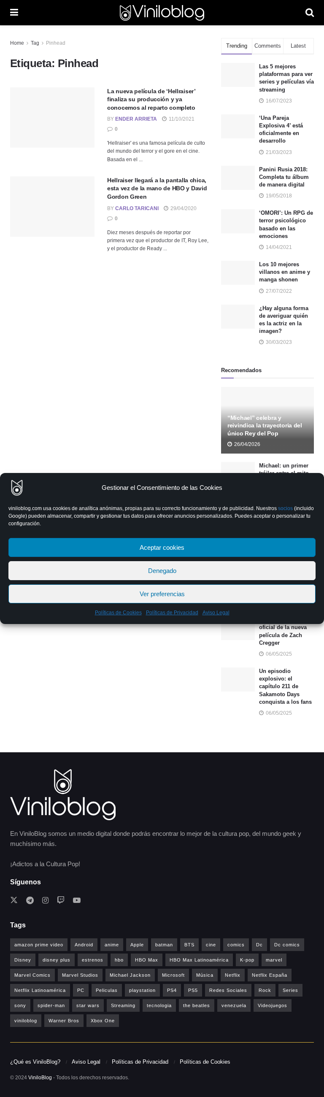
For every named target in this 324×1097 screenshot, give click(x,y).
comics (236, 944)
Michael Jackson (130, 975)
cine (211, 944)
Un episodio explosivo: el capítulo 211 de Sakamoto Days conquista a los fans (285, 686)
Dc (259, 944)
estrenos (92, 959)
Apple (137, 944)
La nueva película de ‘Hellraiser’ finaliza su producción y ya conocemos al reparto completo (151, 99)
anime (112, 944)
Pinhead (55, 43)
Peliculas (107, 990)
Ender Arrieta (136, 119)
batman (164, 944)
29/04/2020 (183, 208)
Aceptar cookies (162, 547)
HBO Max (146, 959)
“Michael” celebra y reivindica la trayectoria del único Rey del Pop (264, 425)
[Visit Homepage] (162, 13)
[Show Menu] (14, 12)
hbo (119, 959)
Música (204, 975)
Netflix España (269, 975)
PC (80, 990)
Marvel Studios (80, 975)
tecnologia (159, 1005)
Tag (35, 43)
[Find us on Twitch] (61, 900)
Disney (22, 959)
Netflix (232, 975)
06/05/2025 (278, 654)
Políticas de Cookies (118, 613)
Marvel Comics (32, 975)
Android (84, 944)
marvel (274, 959)
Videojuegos (272, 1005)
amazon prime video (38, 944)
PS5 (193, 990)
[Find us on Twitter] (14, 900)
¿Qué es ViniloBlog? (35, 1062)
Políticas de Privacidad (172, 613)
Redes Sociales (228, 990)
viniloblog (25, 1020)
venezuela (233, 1005)
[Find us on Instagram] (45, 900)
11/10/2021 (180, 119)
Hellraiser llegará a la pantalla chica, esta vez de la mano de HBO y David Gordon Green (157, 188)
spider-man (51, 1005)
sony (20, 1005)
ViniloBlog (40, 1078)
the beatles (196, 1005)
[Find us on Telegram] (30, 900)
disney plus (56, 959)
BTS (189, 944)
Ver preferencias (162, 593)
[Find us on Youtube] (77, 900)
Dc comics (287, 944)
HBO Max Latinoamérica (199, 959)
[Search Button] (309, 12)
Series (290, 990)
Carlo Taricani (137, 208)
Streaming (123, 1005)
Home (17, 43)
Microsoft (173, 975)
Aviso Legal (216, 613)
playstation (142, 990)
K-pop (247, 959)
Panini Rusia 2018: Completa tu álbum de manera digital (284, 177)
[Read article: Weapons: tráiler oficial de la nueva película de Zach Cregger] (238, 628)
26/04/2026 (246, 444)
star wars (88, 1005)
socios (285, 508)
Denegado (162, 570)
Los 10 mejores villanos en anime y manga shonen (284, 272)
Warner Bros (64, 1020)
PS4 (172, 990)
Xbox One (103, 1020)
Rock (265, 990)
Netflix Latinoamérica (40, 990)
